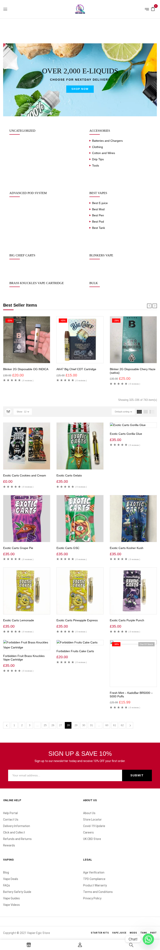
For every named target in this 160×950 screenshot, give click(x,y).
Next (129, 725)
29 (76, 725)
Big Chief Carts (22, 255)
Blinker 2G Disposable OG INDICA (25, 369)
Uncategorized (22, 130)
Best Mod (98, 209)
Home (7, 27)
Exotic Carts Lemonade (18, 620)
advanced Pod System (28, 193)
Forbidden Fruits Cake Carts (75, 651)
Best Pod (98, 221)
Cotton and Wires (103, 153)
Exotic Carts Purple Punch (127, 620)
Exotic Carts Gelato (69, 475)
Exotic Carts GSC (67, 548)
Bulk (93, 283)
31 (91, 725)
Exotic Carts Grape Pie (18, 548)
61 (114, 725)
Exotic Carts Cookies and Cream (24, 475)
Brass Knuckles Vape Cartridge (36, 283)
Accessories (99, 130)
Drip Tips (98, 159)
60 (106, 725)
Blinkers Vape (101, 255)
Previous (6, 725)
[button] (153, 8)
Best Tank (98, 227)
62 (122, 725)
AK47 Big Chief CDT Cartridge (76, 369)
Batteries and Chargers (107, 140)
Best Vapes (98, 193)
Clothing (97, 147)
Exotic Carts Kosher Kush (126, 548)
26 (52, 725)
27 (60, 725)
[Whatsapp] (148, 939)
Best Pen (98, 215)
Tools (95, 165)
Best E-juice (100, 203)
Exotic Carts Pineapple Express (77, 620)
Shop (19, 27)
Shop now (80, 89)
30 (83, 725)
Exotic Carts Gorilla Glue (126, 433)
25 (45, 725)
